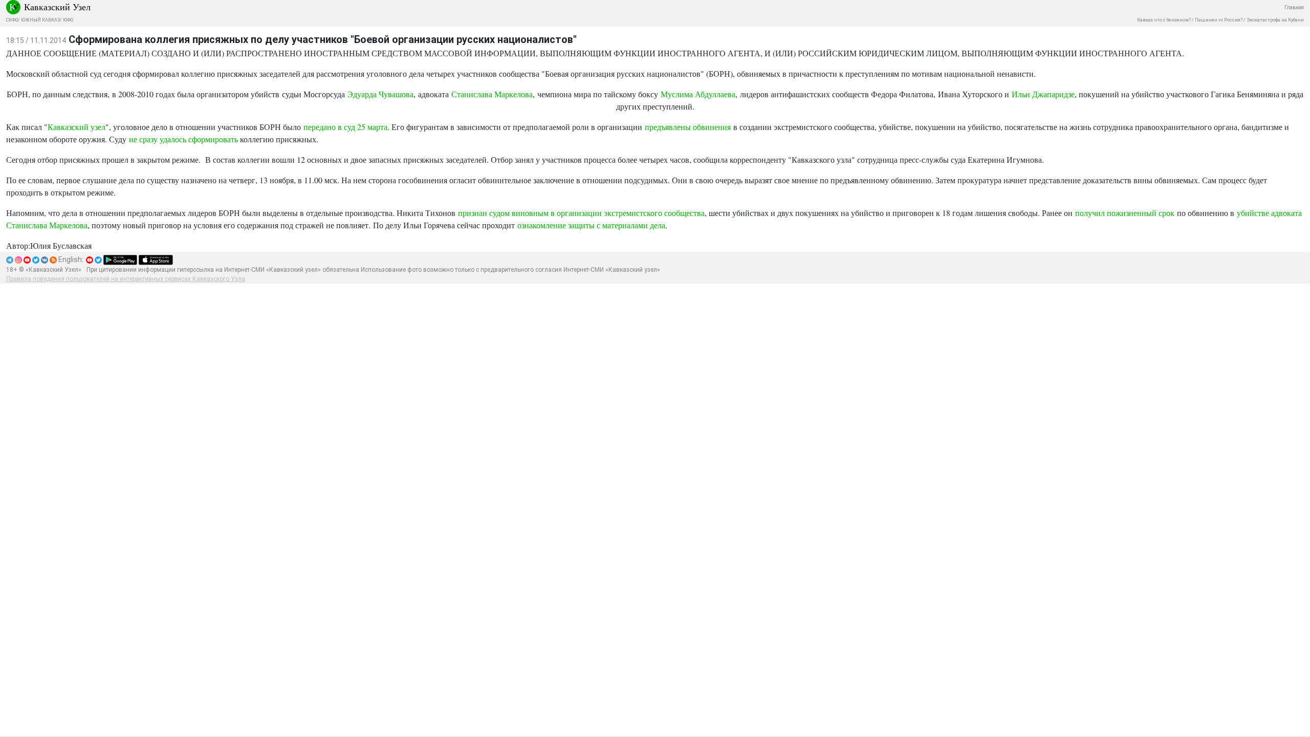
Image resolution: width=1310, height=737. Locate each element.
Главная (1294, 7)
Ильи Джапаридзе (1043, 94)
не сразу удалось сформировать (183, 139)
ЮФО (68, 20)
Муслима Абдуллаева (698, 94)
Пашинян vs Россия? (1218, 20)
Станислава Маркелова (492, 94)
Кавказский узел (76, 126)
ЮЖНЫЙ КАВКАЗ (40, 20)
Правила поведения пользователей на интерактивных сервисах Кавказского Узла (125, 279)
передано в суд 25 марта (345, 126)
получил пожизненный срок (1124, 212)
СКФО (12, 20)
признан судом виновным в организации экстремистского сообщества (581, 212)
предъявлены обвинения (688, 126)
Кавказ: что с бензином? (1164, 20)
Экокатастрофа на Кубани (1275, 20)
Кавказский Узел (57, 7)
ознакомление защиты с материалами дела (591, 225)
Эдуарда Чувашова (380, 94)
